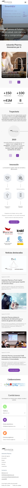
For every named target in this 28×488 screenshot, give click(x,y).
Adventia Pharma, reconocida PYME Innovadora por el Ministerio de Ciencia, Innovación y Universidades (14, 357)
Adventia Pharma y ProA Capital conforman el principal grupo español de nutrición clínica (13, 281)
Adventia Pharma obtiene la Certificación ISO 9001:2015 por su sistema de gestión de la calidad (12, 319)
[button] (25, 2)
